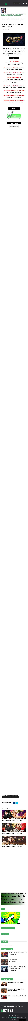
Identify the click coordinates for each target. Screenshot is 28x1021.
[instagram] (15, 1015)
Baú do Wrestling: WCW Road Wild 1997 (18, 952)
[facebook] (9, 1015)
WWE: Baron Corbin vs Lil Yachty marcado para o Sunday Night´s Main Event (14, 14)
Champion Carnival (15, 796)
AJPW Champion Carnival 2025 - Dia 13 (12, 846)
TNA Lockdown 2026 (13, 959)
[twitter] (12, 1015)
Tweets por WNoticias (6, 945)
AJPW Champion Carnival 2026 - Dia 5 (12, 820)
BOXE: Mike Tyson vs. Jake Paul (15, 982)
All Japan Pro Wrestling (7, 796)
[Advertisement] (14, 138)
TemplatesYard (12, 1017)
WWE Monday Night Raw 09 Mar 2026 (17, 995)
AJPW (7, 18)
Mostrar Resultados (14, 126)
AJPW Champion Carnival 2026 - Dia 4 (12, 833)
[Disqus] (14, 872)
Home (3, 18)
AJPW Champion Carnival (14, 18)
